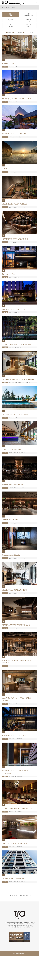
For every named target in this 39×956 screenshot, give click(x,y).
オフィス (28, 25)
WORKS (7, 7)
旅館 (28, 14)
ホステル (10, 20)
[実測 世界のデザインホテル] (19, 941)
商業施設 (28, 20)
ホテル (11, 14)
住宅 (11, 25)
